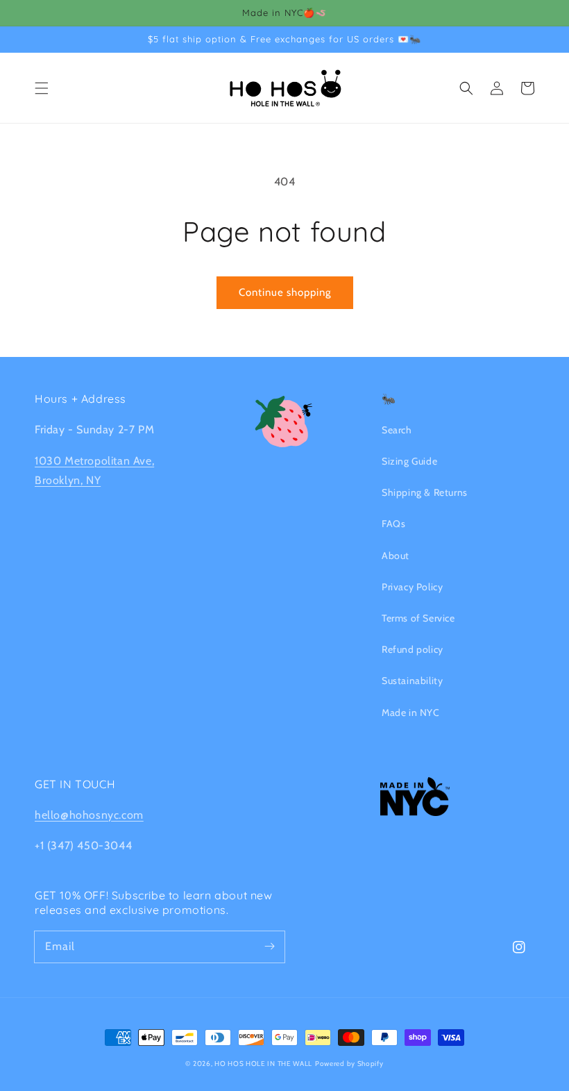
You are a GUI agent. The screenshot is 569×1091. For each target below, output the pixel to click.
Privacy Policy (412, 587)
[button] (41, 88)
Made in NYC (411, 712)
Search (397, 430)
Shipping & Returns (425, 492)
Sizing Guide (409, 461)
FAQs (393, 523)
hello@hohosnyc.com (89, 815)
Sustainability (412, 680)
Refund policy (412, 649)
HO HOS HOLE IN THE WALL (263, 1063)
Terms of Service (418, 618)
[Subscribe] (269, 946)
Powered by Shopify (349, 1063)
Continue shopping (285, 292)
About (395, 555)
